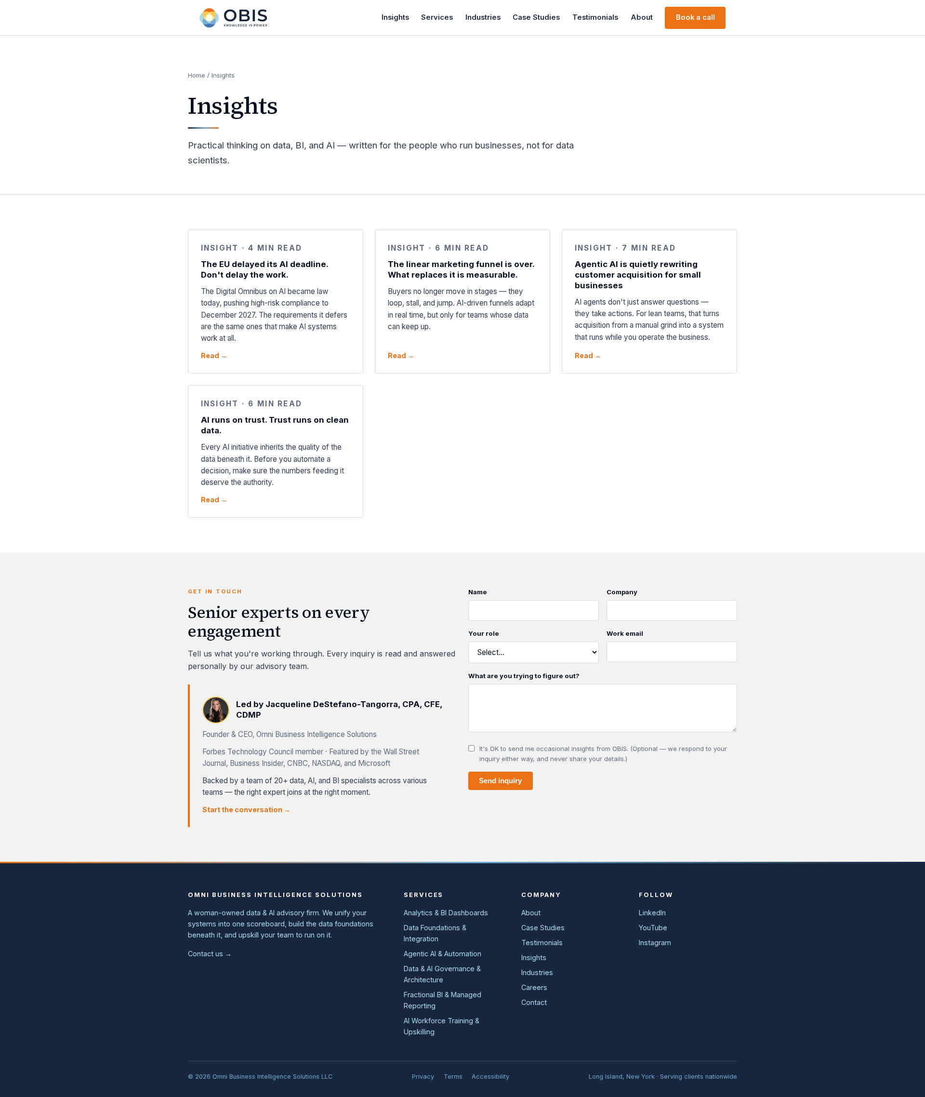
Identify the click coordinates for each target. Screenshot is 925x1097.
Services (437, 17)
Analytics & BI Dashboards (446, 913)
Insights (395, 17)
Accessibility (490, 1076)
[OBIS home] (233, 17)
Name (477, 592)
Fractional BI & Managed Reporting (442, 1000)
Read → (214, 355)
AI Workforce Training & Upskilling (441, 1026)
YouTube (653, 927)
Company (622, 592)
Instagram (655, 942)
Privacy (423, 1076)
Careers (534, 987)
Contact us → (210, 954)
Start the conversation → (246, 809)
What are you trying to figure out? (524, 676)
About (642, 17)
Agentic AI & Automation (442, 954)
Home (196, 75)
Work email (625, 633)
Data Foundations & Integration (435, 933)
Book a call (695, 17)
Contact (534, 1002)
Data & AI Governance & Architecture (442, 974)
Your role (483, 633)
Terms (453, 1076)
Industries (483, 17)
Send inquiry (500, 781)
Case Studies (536, 17)
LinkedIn (652, 913)
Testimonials (595, 17)
